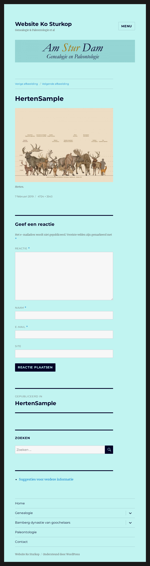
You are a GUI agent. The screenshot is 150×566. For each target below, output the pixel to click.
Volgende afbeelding (55, 83)
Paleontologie (26, 532)
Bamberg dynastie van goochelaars (42, 522)
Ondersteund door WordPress (61, 554)
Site (18, 346)
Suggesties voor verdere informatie (46, 479)
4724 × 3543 (45, 196)
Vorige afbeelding (26, 83)
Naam (20, 307)
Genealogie (24, 513)
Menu (126, 26)
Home (20, 503)
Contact (21, 542)
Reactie (22, 248)
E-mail (21, 327)
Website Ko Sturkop (43, 24)
